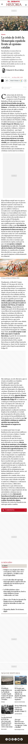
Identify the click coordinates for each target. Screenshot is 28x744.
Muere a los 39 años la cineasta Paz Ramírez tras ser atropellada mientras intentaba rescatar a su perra (14, 602)
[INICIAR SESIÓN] (26, 5)
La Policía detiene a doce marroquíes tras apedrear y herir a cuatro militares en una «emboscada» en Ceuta (14, 592)
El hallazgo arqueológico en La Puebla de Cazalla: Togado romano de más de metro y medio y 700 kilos (7, 694)
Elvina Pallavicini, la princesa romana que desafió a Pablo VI (21, 708)
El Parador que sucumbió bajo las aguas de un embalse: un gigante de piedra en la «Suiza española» (20, 694)
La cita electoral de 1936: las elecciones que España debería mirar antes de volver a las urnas (6, 722)
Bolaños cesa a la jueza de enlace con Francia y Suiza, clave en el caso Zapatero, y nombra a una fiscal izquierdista (13, 572)
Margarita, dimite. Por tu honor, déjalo (13, 610)
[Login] (26, 5)
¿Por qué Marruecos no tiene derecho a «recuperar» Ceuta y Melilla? (21, 723)
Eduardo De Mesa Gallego (15, 70)
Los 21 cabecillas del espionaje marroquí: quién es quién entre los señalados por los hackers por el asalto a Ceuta (14, 582)
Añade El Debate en (15, 80)
